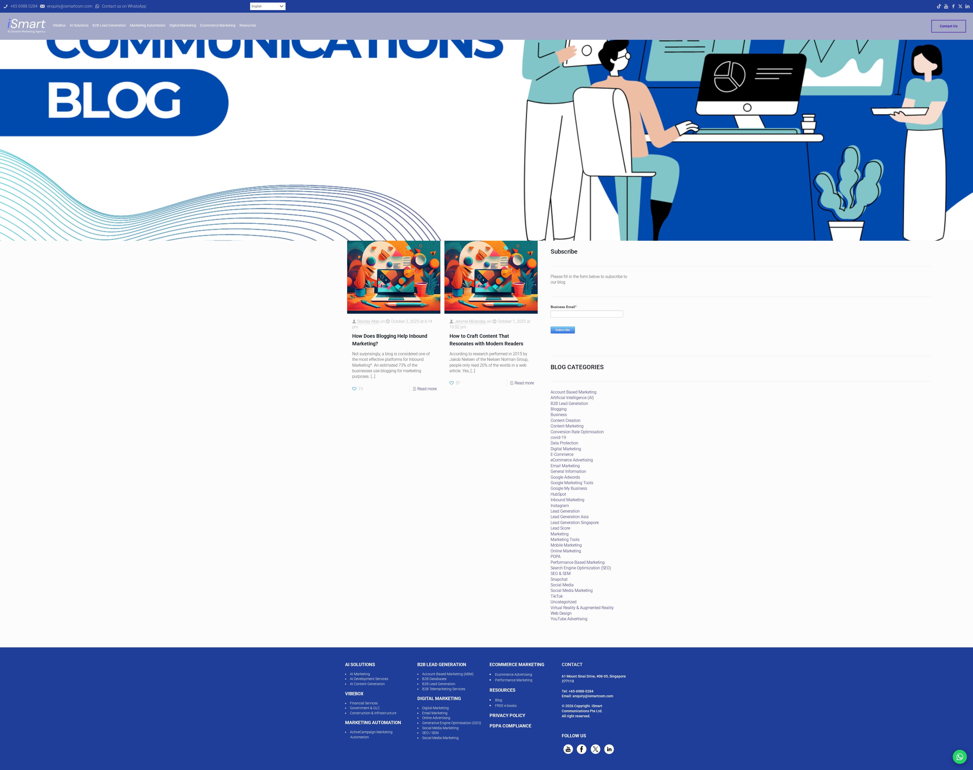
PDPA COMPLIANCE (510, 725)
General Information (568, 471)
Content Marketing (567, 426)
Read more (427, 388)
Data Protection (564, 443)
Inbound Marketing (567, 499)
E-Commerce (562, 454)
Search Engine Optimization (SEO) (581, 568)
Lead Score (560, 528)
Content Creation (566, 420)
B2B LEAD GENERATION (441, 664)
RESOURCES (502, 690)
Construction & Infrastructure (373, 713)
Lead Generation (565, 511)
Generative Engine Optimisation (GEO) (451, 723)
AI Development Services (369, 679)
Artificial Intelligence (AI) (572, 397)
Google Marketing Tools (572, 482)
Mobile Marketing (566, 545)
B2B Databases (434, 679)
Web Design (561, 613)
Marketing (560, 534)
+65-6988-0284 (581, 691)
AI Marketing (360, 674)
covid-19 (558, 437)
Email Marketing (565, 465)
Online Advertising (436, 718)
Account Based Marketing (573, 392)
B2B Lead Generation (569, 403)
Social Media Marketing (572, 590)
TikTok (557, 596)
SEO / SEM (430, 733)
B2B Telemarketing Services (443, 689)
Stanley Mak (368, 321)
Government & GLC (365, 708)
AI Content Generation (367, 684)
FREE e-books (506, 706)
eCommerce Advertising (572, 460)
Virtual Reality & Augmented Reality (582, 607)
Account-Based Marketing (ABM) (448, 674)
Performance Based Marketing (578, 562)
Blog (498, 700)
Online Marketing (566, 551)
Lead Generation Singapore (575, 522)
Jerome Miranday (470, 321)
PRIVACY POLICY (507, 715)
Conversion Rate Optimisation (577, 431)
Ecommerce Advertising (513, 674)
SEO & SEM (561, 573)
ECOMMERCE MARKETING (517, 664)
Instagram (560, 505)
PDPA (555, 556)
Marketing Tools (565, 539)
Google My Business (569, 488)
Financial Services (364, 703)
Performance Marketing (513, 680)
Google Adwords (565, 477)
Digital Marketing (566, 448)
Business (559, 414)
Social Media (562, 585)
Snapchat (559, 579)
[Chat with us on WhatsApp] (960, 757)
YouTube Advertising (569, 618)
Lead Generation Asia (570, 516)
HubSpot (558, 494)
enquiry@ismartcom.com (593, 696)
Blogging (559, 409)
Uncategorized (563, 601)
